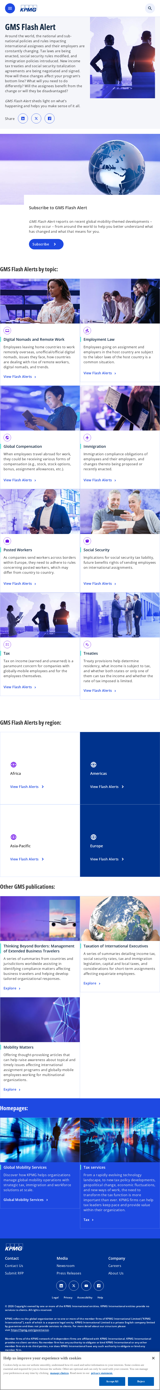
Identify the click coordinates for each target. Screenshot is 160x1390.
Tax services (94, 1167)
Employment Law (99, 339)
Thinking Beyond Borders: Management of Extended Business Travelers (39, 948)
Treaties (91, 653)
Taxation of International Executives (117, 945)
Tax (7, 653)
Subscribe (40, 244)
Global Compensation (23, 446)
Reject (141, 1381)
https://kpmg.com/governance (30, 1330)
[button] (14, 1273)
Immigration (95, 446)
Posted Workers (18, 549)
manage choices (59, 1373)
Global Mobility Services (25, 1167)
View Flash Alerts (24, 786)
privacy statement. (102, 1373)
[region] (80, 1370)
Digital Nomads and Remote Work (34, 339)
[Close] (153, 1358)
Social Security (97, 549)
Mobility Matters (20, 1047)
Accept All (112, 1381)
